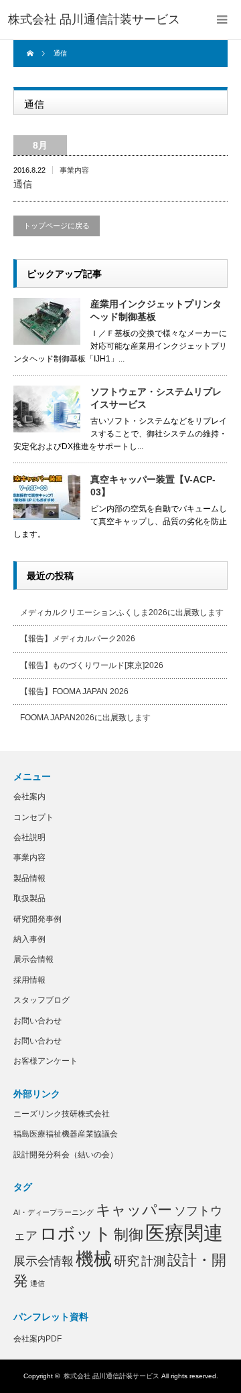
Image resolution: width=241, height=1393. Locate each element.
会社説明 (29, 837)
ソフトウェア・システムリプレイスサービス (156, 398)
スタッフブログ (41, 1000)
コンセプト (33, 817)
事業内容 (74, 170)
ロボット (75, 1233)
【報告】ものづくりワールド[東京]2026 (91, 665)
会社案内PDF (37, 1338)
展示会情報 (33, 959)
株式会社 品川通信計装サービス (111, 1376)
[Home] (32, 53)
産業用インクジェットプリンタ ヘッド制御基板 (159, 310)
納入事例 (29, 939)
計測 (153, 1261)
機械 (94, 1259)
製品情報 (29, 878)
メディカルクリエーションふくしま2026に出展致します (122, 612)
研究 (126, 1261)
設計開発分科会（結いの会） (65, 1154)
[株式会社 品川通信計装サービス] (94, 20)
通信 (22, 184)
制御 (128, 1234)
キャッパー (134, 1210)
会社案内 (29, 796)
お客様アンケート (45, 1061)
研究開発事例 (37, 919)
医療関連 (184, 1233)
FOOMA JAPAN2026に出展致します (85, 717)
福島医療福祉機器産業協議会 (65, 1134)
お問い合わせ (37, 1021)
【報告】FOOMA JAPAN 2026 (74, 691)
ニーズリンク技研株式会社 (61, 1114)
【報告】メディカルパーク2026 (77, 638)
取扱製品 (29, 898)
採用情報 (29, 980)
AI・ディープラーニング (53, 1212)
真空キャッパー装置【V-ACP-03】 (153, 485)
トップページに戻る (56, 226)
